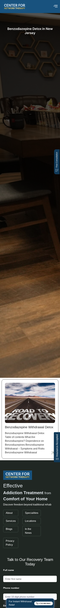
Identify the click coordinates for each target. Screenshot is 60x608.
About (9, 513)
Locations (30, 521)
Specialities (31, 513)
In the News (28, 531)
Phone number (11, 588)
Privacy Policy (10, 543)
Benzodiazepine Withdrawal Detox (29, 427)
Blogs (9, 529)
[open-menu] (55, 6)
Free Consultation (57, 160)
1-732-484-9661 (44, 603)
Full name (8, 570)
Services (11, 521)
